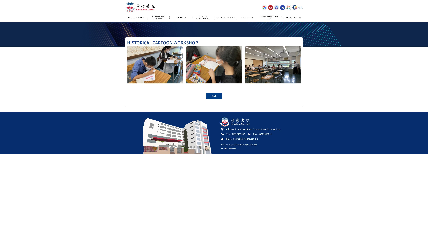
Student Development (203, 18)
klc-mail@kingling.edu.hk (245, 138)
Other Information (292, 18)
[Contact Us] (282, 7)
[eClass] (288, 7)
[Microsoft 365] (276, 7)
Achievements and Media (269, 18)
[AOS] (294, 7)
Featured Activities (225, 18)
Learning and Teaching (158, 18)
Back (214, 95)
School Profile (136, 18)
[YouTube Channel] (270, 7)
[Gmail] (264, 7)
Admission (180, 18)
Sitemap (224, 144)
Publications (247, 18)
